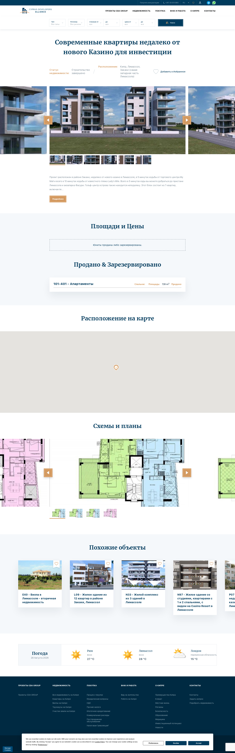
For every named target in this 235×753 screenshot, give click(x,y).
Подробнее (58, 199)
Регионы (159, 707)
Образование (161, 715)
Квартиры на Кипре (61, 699)
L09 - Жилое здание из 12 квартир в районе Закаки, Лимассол (90, 598)
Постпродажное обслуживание (94, 720)
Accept (198, 743)
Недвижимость (141, 11)
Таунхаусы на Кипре (61, 707)
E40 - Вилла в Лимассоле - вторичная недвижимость (39, 598)
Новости (159, 727)
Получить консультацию (149, 3)
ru (184, 3)
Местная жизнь (162, 703)
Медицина (160, 719)
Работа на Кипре (129, 699)
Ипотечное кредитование (98, 711)
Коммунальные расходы (98, 715)
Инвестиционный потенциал (168, 723)
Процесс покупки (95, 695)
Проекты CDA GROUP (116, 11)
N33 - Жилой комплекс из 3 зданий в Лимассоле (142, 598)
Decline (176, 743)
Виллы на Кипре (59, 703)
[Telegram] (208, 2)
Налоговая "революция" (98, 725)
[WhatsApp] (214, 2)
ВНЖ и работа (177, 11)
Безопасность (161, 711)
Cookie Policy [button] (100, 742)
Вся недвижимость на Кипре (65, 695)
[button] (48, 120)
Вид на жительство (130, 695)
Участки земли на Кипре (63, 711)
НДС (89, 703)
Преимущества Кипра (165, 695)
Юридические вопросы (97, 699)
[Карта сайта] (200, 2)
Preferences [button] (42, 745)
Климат (158, 699)
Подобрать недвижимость (202, 703)
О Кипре (194, 11)
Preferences (153, 743)
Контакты (209, 11)
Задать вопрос (196, 699)
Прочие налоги (94, 707)
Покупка (160, 11)
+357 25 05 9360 (172, 3)
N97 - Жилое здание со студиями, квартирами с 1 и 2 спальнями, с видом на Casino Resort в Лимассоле (195, 602)
